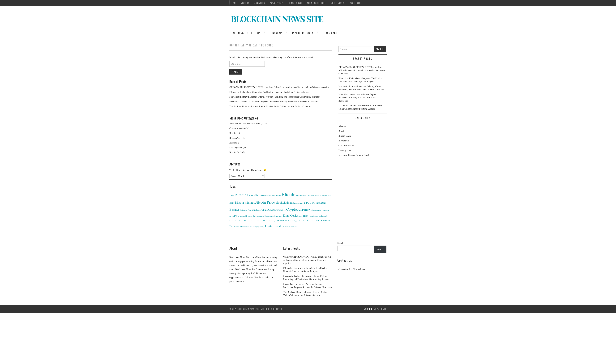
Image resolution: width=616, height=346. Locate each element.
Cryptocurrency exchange (320, 210)
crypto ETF (233, 216)
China (264, 209)
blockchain (283, 202)
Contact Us (259, 3)
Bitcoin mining (244, 202)
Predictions (303, 221)
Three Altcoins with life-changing (247, 227)
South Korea (320, 220)
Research (310, 221)
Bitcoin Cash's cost (314, 195)
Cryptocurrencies (301, 33)
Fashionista (369, 308)
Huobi (306, 215)
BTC (306, 202)
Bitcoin (256, 33)
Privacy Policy (276, 3)
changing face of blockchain (251, 210)
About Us (245, 3)
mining (273, 221)
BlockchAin (275, 33)
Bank (279, 195)
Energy (299, 216)
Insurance (259, 221)
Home (234, 3)
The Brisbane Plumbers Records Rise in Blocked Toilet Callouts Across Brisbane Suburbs (270, 106)
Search (340, 243)
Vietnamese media (291, 227)
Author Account (338, 3)
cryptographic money (245, 216)
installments (314, 216)
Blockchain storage (296, 203)
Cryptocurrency (298, 209)
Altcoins (238, 33)
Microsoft (266, 221)
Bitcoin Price (264, 202)
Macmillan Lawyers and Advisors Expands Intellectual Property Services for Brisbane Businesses (273, 101)
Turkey (262, 227)
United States (274, 226)
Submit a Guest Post (316, 3)
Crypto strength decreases (273, 216)
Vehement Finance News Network (244, 123)
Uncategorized (235, 147)
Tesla (232, 226)
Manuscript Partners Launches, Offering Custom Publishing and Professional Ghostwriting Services (274, 96)
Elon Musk (290, 215)
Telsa (329, 221)
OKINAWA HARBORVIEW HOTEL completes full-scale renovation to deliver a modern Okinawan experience (280, 87)
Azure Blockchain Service (267, 195)
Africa (231, 195)
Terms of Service (294, 3)
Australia (253, 195)
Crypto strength (258, 216)
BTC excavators (318, 202)
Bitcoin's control (301, 195)
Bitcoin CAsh (329, 33)
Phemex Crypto (293, 221)
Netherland (281, 220)
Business (235, 209)
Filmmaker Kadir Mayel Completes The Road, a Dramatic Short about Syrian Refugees (269, 91)
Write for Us (356, 3)
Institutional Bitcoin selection (245, 221)
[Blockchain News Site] (277, 18)
